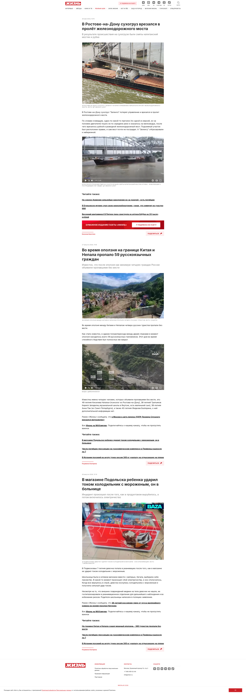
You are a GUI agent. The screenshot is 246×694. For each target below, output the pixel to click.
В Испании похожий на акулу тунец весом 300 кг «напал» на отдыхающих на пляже (123, 457)
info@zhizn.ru (128, 675)
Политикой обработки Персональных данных (56, 690)
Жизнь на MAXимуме (96, 425)
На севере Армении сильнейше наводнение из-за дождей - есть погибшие (118, 200)
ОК (235, 690)
